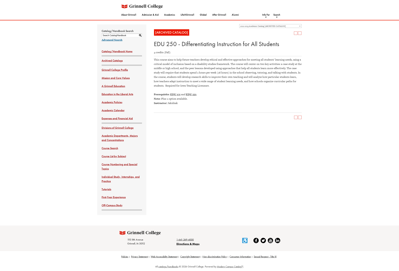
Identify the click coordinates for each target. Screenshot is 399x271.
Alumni (235, 14)
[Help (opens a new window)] (299, 33)
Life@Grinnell (187, 14)
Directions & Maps (188, 244)
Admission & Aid (150, 14)
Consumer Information (240, 256)
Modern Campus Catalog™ (230, 266)
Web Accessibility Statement (164, 256)
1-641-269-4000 (185, 239)
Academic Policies (112, 102)
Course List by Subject (114, 156)
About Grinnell (128, 14)
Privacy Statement (139, 256)
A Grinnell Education (113, 86)
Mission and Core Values (116, 78)
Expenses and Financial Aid (117, 118)
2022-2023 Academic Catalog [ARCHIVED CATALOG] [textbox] (263, 26)
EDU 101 (175, 94)
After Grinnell (219, 14)
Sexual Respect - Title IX (265, 256)
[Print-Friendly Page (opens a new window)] (295, 33)
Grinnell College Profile (115, 70)
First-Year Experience (114, 197)
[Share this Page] (291, 33)
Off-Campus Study (112, 205)
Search (276, 14)
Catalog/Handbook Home (117, 51)
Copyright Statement (190, 256)
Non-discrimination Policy (214, 256)
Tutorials (106, 189)
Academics (169, 14)
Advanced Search (112, 40)
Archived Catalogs (112, 60)
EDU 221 (191, 94)
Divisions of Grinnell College (118, 128)
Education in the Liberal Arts (117, 94)
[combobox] (270, 26)
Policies (124, 256)
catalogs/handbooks (168, 266)
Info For (266, 14)
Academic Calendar (113, 110)
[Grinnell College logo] (142, 6)
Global (203, 14)
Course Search (110, 148)
